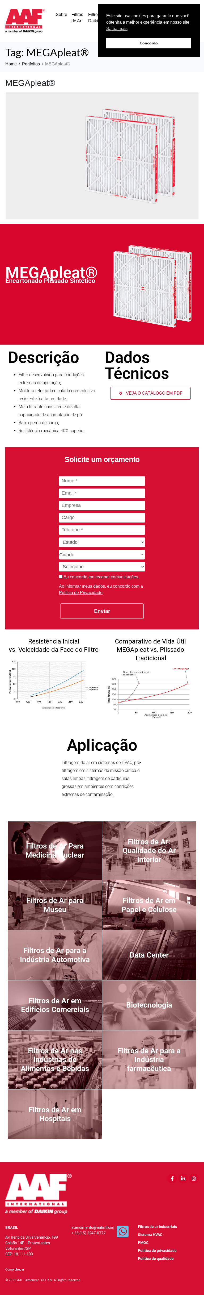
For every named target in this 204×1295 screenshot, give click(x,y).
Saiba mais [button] (117, 28)
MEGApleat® (30, 83)
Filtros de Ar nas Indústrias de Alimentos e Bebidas (55, 1059)
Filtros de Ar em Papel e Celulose (149, 905)
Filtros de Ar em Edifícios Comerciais (55, 1005)
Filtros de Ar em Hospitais (55, 1114)
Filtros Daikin (94, 17)
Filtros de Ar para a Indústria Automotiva (55, 955)
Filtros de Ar (77, 17)
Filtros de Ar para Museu (54, 905)
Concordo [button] (149, 43)
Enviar (102, 611)
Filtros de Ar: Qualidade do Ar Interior (149, 850)
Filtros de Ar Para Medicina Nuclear (55, 850)
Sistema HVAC (150, 1235)
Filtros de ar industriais (157, 1227)
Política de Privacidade (81, 592)
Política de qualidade (156, 1258)
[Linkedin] (183, 1178)
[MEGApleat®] (102, 155)
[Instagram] (194, 1178)
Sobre (61, 14)
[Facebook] (172, 1178)
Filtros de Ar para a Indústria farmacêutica (149, 1059)
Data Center (149, 955)
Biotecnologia (149, 1005)
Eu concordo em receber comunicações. (100, 577)
